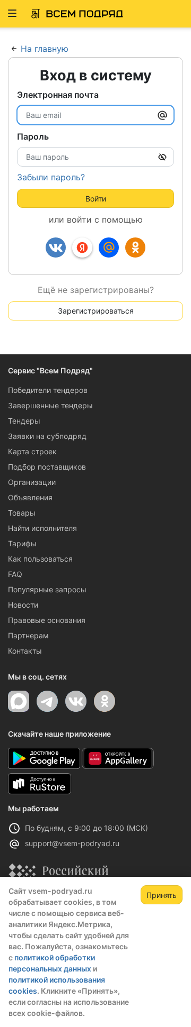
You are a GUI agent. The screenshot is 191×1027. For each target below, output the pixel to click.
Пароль (33, 136)
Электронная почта (58, 94)
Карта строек (32, 451)
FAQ (15, 574)
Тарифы (22, 543)
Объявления (30, 497)
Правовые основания (46, 620)
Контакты (25, 650)
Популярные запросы (47, 589)
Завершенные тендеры (50, 405)
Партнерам (28, 635)
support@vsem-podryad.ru (72, 843)
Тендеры (24, 420)
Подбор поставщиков (47, 466)
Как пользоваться (40, 558)
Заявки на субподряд (47, 436)
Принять (161, 895)
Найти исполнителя (42, 528)
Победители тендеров (48, 390)
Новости (23, 604)
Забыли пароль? (51, 177)
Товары (22, 512)
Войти (95, 198)
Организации (32, 482)
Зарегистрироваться (96, 310)
